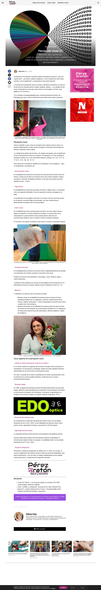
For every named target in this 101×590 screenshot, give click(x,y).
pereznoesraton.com (32, 95)
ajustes (53, 588)
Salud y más (51, 2)
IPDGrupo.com (18, 97)
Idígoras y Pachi (63, 2)
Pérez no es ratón (39, 2)
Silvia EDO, (21, 355)
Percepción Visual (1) (52, 498)
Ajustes (83, 587)
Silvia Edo (21, 71)
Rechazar (73, 587)
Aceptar (63, 587)
